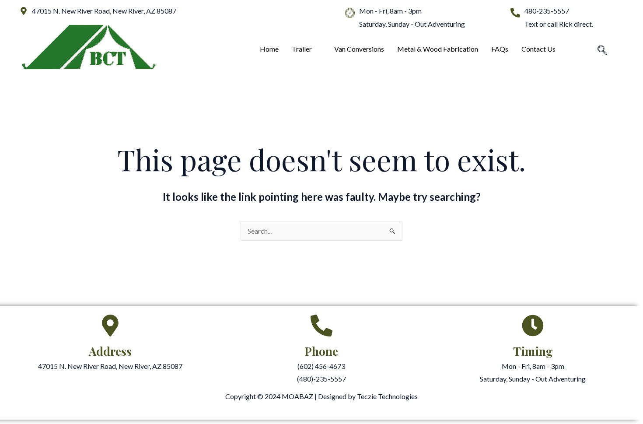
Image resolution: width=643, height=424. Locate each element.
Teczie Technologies (387, 396)
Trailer (302, 49)
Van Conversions (359, 49)
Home (269, 49)
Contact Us (538, 49)
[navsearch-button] (602, 51)
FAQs (499, 49)
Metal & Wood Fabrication (437, 49)
